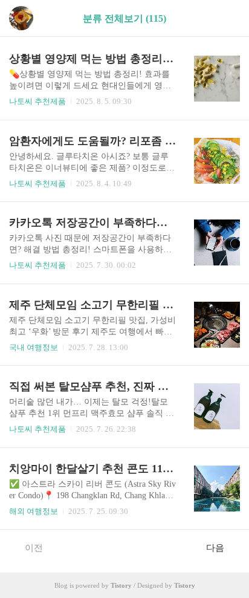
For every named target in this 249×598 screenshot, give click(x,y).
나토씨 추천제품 (37, 101)
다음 (215, 548)
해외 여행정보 (33, 511)
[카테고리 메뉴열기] (228, 18)
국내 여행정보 (33, 347)
